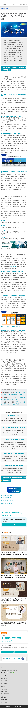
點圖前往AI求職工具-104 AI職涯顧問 (10, 326)
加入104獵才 (4, 702)
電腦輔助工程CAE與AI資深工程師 (14, 439)
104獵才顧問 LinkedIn (7, 500)
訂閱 (14, 652)
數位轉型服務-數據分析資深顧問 (14, 466)
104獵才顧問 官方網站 (7, 495)
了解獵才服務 (4, 689)
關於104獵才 (4, 699)
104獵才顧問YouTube (6, 503)
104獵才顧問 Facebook (7, 498)
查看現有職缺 (4, 678)
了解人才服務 (4, 681)
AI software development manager (14, 427)
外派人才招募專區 (5, 693)
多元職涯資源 (4, 683)
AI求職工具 (13, 266)
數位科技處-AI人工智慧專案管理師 (14, 453)
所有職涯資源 (4, 8)
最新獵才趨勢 (4, 691)
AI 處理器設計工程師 (14, 415)
